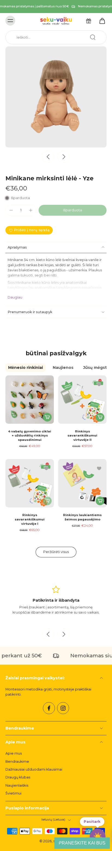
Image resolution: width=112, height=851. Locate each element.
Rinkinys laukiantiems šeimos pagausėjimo (82, 517)
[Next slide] (64, 157)
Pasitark (92, 820)
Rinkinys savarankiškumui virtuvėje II (82, 435)
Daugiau (15, 297)
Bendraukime (17, 761)
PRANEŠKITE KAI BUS (82, 843)
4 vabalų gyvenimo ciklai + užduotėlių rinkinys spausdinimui (29, 435)
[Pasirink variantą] (100, 417)
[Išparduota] (47, 501)
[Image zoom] (56, 96)
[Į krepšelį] (47, 417)
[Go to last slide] (48, 157)
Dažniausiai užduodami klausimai (33, 769)
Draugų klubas (17, 777)
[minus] (11, 210)
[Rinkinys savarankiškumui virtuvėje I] (29, 483)
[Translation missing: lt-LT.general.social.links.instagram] (63, 708)
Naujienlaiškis (16, 785)
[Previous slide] (48, 634)
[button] (73, 210)
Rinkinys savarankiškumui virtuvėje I (30, 519)
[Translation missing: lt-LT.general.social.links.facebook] (49, 708)
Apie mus (13, 753)
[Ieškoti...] (93, 37)
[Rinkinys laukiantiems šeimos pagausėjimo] (82, 483)
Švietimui (13, 793)
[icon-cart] (101, 20)
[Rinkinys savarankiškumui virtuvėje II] (82, 399)
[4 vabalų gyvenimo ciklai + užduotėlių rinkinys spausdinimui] (29, 399)
